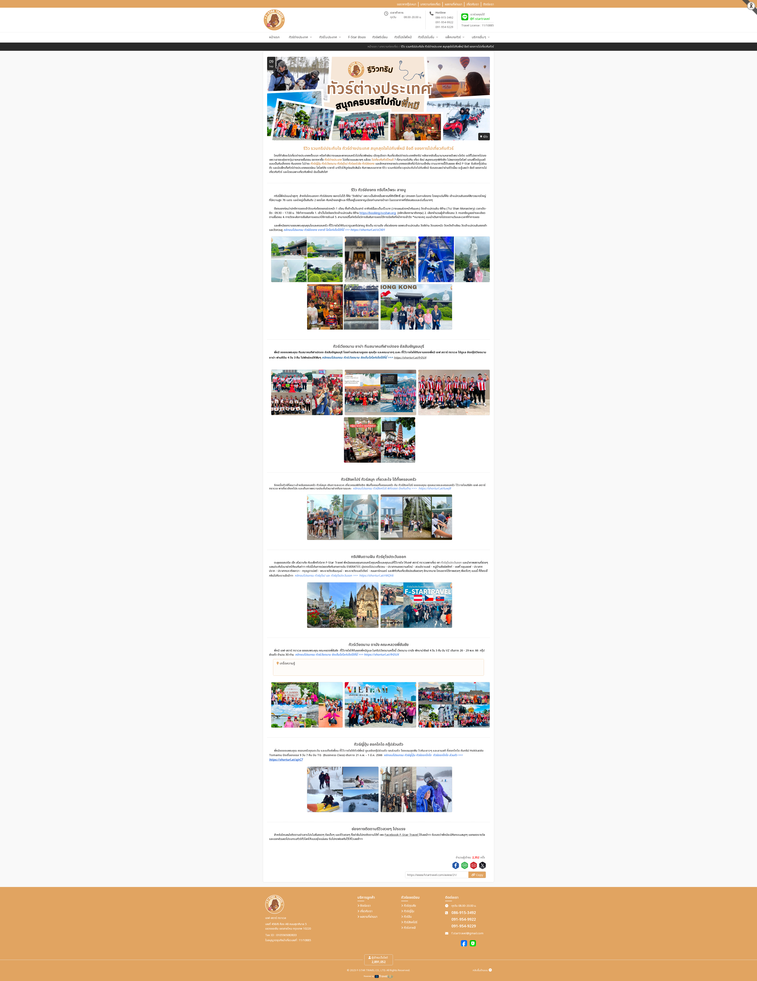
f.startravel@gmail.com (467, 933)
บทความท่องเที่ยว (388, 47)
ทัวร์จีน (407, 917)
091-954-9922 (444, 22)
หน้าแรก (372, 47)
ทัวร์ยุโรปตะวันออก (451, 562)
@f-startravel (480, 19)
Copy (479, 875)
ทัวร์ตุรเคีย (409, 906)
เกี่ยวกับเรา (365, 911)
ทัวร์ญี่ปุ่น (408, 911)
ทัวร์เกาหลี (409, 928)
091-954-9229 (444, 27)
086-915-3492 (444, 18)
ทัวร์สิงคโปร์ (410, 922)
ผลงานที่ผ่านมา (368, 917)
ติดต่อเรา (365, 906)
